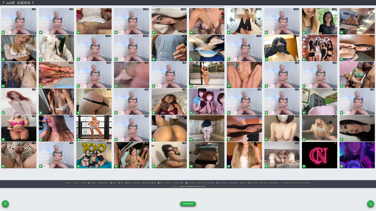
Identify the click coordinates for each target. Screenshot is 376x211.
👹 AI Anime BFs (274, 183)
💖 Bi (182, 183)
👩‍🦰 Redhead (146, 183)
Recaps (191, 186)
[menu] (5, 203)
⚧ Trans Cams (210, 183)
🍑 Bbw (153, 183)
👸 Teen (120, 183)
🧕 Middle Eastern (103, 183)
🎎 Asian (68, 183)
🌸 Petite (160, 183)
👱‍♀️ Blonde (128, 183)
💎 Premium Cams (221, 183)
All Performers (197, 186)
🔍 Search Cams (305, 183)
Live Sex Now (188, 204)
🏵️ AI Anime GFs (253, 183)
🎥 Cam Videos (285, 183)
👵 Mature (113, 183)
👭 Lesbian (175, 183)
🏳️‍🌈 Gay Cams (200, 183)
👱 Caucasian (92, 183)
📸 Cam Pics (295, 183)
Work (186, 186)
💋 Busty (167, 183)
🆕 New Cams (189, 183)
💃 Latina (83, 183)
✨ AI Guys (263, 183)
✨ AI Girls (243, 183)
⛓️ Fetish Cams (233, 183)
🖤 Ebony (75, 183)
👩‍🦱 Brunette (137, 183)
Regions (182, 186)
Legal (203, 186)
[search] (370, 203)
